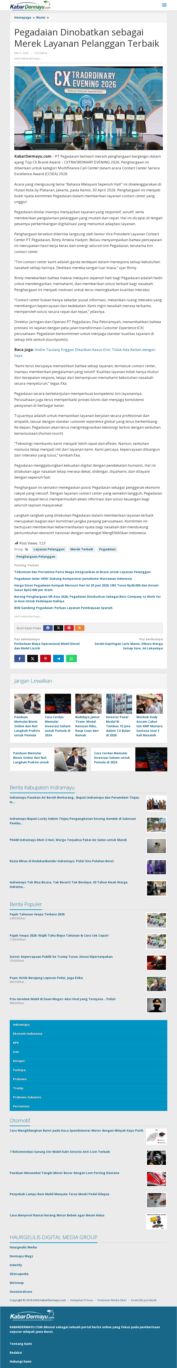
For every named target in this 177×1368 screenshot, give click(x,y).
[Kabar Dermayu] (32, 5)
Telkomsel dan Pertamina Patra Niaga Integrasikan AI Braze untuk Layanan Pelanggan (82, 572)
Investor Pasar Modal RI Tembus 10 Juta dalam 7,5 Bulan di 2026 (118, 726)
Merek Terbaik (81, 549)
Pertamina (21, 1106)
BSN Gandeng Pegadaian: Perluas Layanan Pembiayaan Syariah (63, 608)
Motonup (17, 1283)
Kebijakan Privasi (81, 1300)
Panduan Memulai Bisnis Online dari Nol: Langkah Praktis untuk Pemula (27, 726)
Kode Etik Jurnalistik (144, 1300)
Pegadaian (107, 549)
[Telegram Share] (58, 658)
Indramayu (21, 1024)
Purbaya (19, 1070)
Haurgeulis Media (23, 1247)
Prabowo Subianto (27, 1097)
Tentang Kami (21, 1344)
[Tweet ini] (32, 658)
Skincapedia (19, 1274)
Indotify (16, 1265)
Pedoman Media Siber (112, 1300)
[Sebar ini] (19, 658)
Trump (18, 1088)
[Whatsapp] (71, 658)
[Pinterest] (69, 628)
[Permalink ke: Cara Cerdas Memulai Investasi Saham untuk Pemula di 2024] (58, 703)
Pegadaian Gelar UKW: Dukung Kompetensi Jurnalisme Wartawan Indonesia (73, 579)
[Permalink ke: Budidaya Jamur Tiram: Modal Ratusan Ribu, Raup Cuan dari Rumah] (88, 703)
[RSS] (79, 628)
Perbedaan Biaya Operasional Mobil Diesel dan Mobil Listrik (47, 643)
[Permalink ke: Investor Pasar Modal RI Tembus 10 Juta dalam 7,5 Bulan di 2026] (119, 703)
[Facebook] (48, 628)
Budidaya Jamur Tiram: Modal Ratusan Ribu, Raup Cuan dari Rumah (87, 726)
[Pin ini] (45, 658)
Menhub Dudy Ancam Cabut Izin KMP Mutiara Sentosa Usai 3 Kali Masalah (149, 726)
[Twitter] (58, 628)
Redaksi (16, 1352)
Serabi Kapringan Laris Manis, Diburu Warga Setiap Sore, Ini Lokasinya (129, 643)
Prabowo (20, 1079)
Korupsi (19, 1061)
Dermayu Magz (21, 1256)
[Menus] (164, 5)
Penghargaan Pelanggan (35, 556)
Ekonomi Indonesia (27, 1034)
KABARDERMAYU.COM (26, 1327)
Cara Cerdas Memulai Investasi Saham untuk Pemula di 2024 (58, 726)
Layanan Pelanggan (49, 549)
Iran (16, 1052)
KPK (16, 1043)
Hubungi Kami (20, 1361)
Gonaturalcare (21, 1292)
